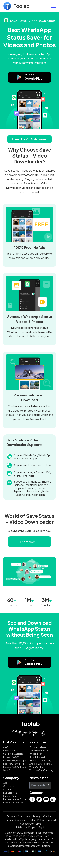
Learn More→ (29, 542)
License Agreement (16, 819)
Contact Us (8, 786)
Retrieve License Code (14, 799)
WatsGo (7, 770)
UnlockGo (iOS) (11, 750)
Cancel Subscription (13, 802)
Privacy (37, 816)
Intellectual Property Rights (30, 827)
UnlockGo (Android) (13, 754)
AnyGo (6, 747)
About (6, 783)
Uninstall (51, 819)
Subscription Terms (30, 823)
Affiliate (7, 789)
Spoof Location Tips (39, 750)
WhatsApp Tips (37, 767)
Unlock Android (37, 757)
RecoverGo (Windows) (14, 767)
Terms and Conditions (18, 816)
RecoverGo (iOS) (11, 757)
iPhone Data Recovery (40, 760)
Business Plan (10, 793)
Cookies (48, 816)
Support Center (11, 796)
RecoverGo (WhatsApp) (15, 760)
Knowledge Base (38, 747)
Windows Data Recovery (41, 770)
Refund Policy (36, 819)
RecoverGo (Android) (13, 764)
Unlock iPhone (37, 754)
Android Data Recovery (41, 764)
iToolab (29, 723)
